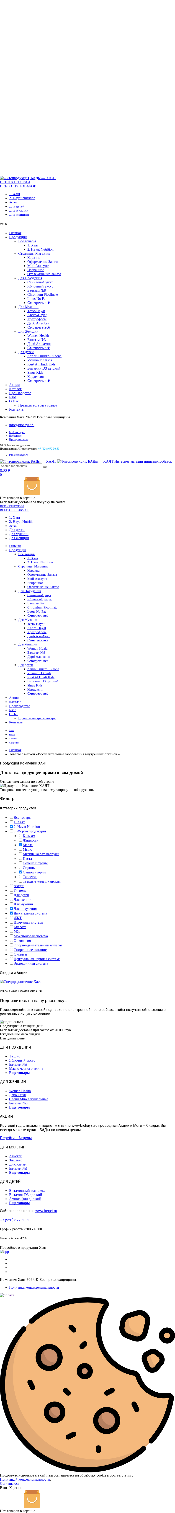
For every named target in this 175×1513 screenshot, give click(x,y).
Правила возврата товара (37, 405)
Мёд (17, 931)
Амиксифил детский (25, 1199)
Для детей (17, 206)
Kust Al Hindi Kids (41, 364)
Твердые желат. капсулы (42, 881)
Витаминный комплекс (27, 1190)
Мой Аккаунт (38, 266)
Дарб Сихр (17, 1095)
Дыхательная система (30, 913)
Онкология (22, 941)
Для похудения (25, 909)
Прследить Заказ (18, 439)
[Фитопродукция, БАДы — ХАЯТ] (28, 178)
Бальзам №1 (18, 1168)
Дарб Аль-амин (39, 344)
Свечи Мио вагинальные (28, 1099)
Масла (28, 845)
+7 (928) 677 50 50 (15, 1220)
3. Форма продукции (30, 831)
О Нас (14, 401)
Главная (15, 233)
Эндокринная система (31, 963)
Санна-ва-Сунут (40, 282)
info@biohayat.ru (21, 425)
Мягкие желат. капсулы (41, 854)
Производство (20, 393)
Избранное (35, 270)
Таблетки (30, 877)
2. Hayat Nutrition (22, 198)
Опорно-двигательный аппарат (38, 945)
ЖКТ (18, 918)
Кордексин (35, 376)
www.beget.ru (46, 1211)
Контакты (16, 409)
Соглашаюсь (9, 1483)
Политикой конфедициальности (25, 1479)
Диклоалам (17, 1164)
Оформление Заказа (42, 262)
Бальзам (29, 836)
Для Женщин (28, 331)
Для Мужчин (28, 307)
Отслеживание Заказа (44, 274)
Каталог (15, 389)
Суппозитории (34, 872)
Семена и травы (35, 863)
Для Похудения (30, 278)
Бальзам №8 (36, 290)
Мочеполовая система (31, 936)
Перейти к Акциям (16, 1138)
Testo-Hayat (36, 311)
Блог (12, 397)
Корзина (33, 257)
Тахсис (14, 1056)
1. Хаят (14, 194)
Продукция (18, 237)
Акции (13, 202)
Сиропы (29, 868)
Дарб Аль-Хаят (39, 323)
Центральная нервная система (37, 959)
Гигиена (20, 890)
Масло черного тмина (26, 1068)
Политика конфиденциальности (34, 1287)
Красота (20, 927)
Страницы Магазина (34, 253)
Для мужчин (18, 210)
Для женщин (19, 214)
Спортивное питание (30, 950)
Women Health (38, 335)
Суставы (20, 954)
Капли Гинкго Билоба (44, 356)
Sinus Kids (35, 372)
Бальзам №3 (36, 340)
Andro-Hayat (36, 315)
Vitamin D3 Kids (39, 360)
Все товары (27, 241)
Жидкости (31, 840)
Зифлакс (15, 1160)
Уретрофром (36, 319)
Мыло (27, 849)
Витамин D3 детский (43, 368)
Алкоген (15, 1156)
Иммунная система (28, 922)
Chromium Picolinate (42, 294)
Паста (27, 858)
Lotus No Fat (36, 299)
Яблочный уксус (40, 286)
